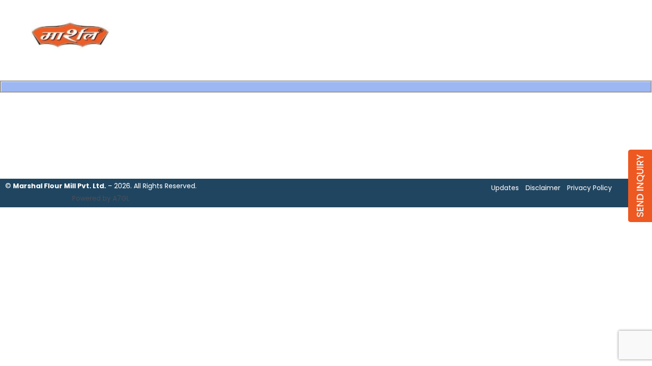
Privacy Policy (589, 188)
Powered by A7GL (100, 198)
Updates (505, 188)
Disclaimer (543, 188)
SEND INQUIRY (640, 185)
